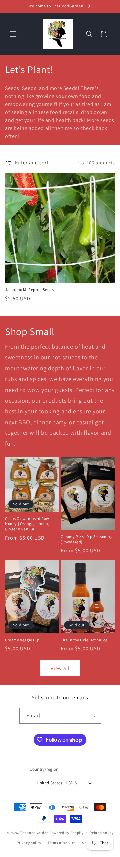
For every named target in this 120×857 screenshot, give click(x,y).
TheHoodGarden (34, 832)
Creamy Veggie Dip (22, 639)
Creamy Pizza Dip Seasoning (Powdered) (87, 539)
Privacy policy (29, 842)
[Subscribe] (93, 716)
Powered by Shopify (66, 832)
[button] (13, 34)
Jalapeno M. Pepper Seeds (29, 289)
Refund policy (101, 832)
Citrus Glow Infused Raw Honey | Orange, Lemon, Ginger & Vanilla (27, 523)
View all (60, 668)
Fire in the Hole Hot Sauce (84, 639)
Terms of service (62, 842)
